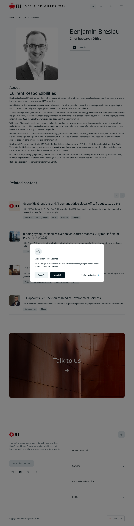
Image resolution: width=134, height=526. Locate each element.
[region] (67, 263)
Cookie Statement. (51, 266)
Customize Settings (90, 275)
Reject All (41, 275)
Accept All (57, 275)
